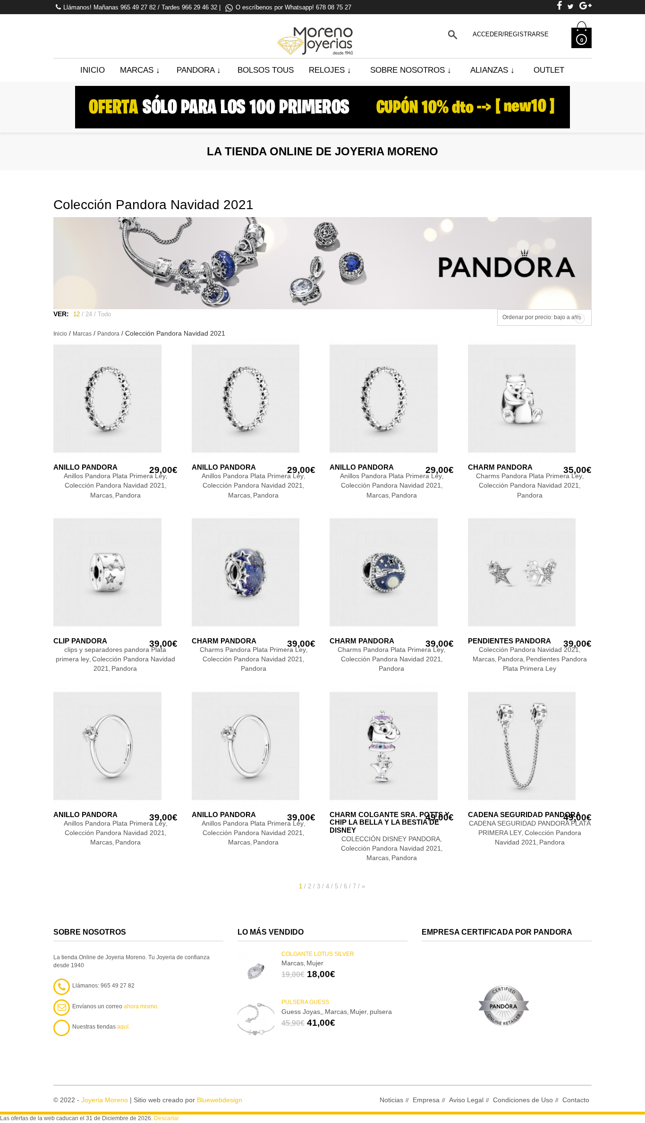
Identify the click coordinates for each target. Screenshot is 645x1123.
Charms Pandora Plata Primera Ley (529, 476)
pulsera (381, 1011)
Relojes (330, 70)
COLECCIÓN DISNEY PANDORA (390, 839)
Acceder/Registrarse (511, 34)
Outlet (549, 70)
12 (76, 314)
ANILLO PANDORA (85, 467)
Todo (104, 314)
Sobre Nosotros (410, 70)
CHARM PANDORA (500, 467)
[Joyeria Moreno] (317, 34)
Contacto (575, 1100)
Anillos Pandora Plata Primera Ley (115, 476)
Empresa (426, 1100)
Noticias (391, 1100)
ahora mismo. (141, 1006)
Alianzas (492, 70)
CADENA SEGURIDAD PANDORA (524, 815)
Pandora (199, 70)
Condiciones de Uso (523, 1100)
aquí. (123, 1026)
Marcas (140, 70)
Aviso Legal (466, 1100)
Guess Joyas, (301, 1011)
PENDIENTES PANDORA (509, 641)
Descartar (166, 1118)
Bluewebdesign (219, 1100)
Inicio (92, 70)
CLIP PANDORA (80, 641)
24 (88, 314)
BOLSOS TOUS (266, 70)
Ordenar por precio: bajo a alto (541, 317)
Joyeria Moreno (104, 1100)
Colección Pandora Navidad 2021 (115, 485)
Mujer (314, 963)
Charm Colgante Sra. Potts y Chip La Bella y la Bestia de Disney (390, 822)
